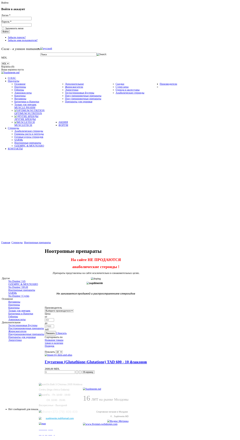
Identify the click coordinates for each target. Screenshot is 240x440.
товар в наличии (54, 343)
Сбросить (61, 333)
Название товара (54, 340)
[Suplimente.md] (10, 72)
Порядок (49, 346)
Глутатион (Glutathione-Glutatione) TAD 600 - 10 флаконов (96, 362)
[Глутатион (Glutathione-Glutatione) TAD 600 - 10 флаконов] (58, 355)
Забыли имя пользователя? (23, 40)
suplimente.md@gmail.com (60, 418)
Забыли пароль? (17, 37)
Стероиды (17, 242)
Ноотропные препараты (37, 242)
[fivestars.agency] (92, 389)
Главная (5, 242)
